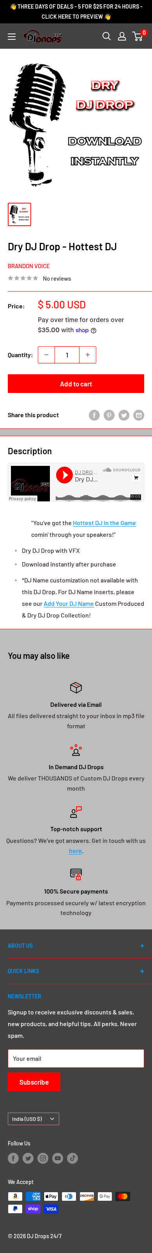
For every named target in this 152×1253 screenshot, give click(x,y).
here (75, 850)
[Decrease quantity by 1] (46, 355)
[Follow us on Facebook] (13, 1158)
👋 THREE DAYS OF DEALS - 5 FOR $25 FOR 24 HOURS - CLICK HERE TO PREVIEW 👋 (76, 11)
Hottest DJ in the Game (104, 522)
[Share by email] (138, 415)
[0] (138, 36)
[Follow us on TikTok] (72, 1158)
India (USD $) (27, 1118)
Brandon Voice (29, 265)
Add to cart (76, 384)
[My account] (122, 36)
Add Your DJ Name (69, 603)
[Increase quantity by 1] (88, 355)
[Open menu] (12, 37)
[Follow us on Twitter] (28, 1158)
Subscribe (34, 1082)
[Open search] (107, 36)
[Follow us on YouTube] (57, 1158)
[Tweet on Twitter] (123, 415)
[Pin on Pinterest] (109, 415)
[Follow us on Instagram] (42, 1158)
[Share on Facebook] (94, 415)
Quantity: (20, 354)
